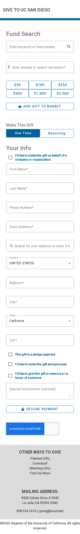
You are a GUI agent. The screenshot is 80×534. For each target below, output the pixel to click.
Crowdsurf (40, 463)
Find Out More (40, 473)
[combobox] (40, 263)
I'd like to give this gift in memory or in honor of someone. (41, 375)
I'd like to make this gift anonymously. (41, 364)
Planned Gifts (40, 458)
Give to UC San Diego (26, 9)
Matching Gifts (40, 468)
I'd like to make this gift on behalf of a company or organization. (41, 157)
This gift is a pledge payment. (35, 354)
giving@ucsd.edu (51, 511)
